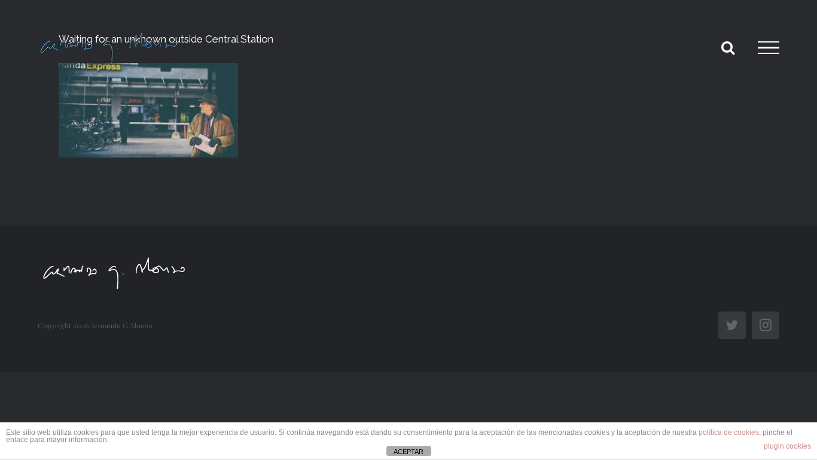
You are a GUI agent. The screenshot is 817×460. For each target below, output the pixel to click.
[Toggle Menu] (768, 48)
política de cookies (729, 432)
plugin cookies (787, 446)
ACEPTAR (408, 451)
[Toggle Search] (727, 47)
